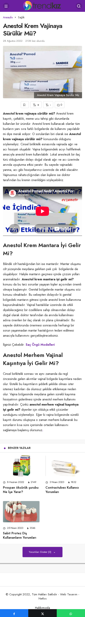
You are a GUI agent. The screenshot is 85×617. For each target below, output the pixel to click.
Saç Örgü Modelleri (40, 344)
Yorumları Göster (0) (40, 552)
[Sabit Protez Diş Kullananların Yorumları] (21, 511)
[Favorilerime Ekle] (25, 104)
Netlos (43, 598)
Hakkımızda (42, 608)
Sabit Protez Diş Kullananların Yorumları (19, 535)
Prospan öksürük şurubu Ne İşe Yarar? (21, 489)
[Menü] (6, 6)
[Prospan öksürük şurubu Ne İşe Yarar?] (21, 466)
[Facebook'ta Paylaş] (14, 613)
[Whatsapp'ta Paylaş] (71, 613)
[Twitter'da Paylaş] (42, 613)
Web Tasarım (68, 594)
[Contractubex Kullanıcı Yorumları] (63, 466)
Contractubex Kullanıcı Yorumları (62, 489)
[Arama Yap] (79, 6)
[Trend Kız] (42, 5)
